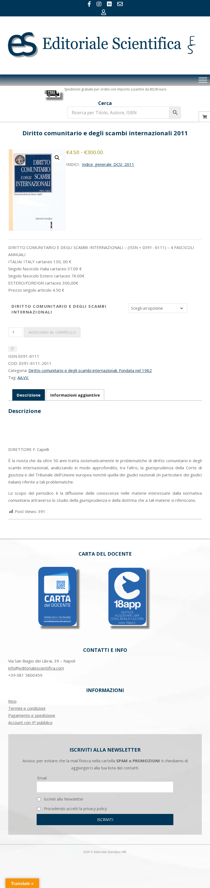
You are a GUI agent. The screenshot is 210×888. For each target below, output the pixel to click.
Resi (12, 701)
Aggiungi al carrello (52, 332)
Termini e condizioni (26, 708)
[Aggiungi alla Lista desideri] (12, 349)
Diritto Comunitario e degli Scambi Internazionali (59, 309)
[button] (57, 158)
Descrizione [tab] (28, 395)
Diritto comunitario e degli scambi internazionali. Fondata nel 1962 (90, 370)
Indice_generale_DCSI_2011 (108, 164)
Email (42, 778)
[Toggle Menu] (203, 80)
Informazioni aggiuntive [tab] (75, 395)
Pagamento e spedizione (31, 715)
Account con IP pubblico (30, 722)
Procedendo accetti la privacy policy (75, 808)
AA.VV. (23, 377)
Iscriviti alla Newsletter (63, 799)
